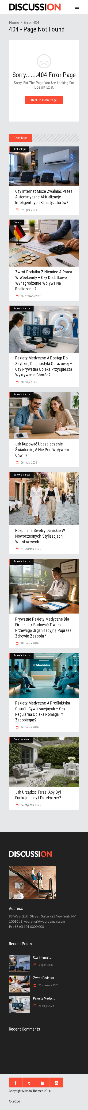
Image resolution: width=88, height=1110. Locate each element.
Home (14, 22)
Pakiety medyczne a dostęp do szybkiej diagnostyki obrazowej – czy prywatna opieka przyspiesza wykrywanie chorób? (43, 366)
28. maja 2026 (28, 382)
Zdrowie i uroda (22, 308)
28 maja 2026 (46, 1006)
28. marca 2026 (29, 643)
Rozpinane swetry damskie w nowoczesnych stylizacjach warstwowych (40, 536)
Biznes (17, 222)
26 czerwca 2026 (48, 985)
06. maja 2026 (28, 462)
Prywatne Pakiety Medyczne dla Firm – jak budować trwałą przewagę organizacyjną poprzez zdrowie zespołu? (43, 627)
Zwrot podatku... (44, 978)
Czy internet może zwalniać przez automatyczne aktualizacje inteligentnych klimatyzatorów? (43, 197)
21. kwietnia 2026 (30, 549)
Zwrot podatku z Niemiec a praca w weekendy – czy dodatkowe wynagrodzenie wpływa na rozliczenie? (43, 280)
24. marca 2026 (29, 727)
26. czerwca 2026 (30, 296)
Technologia (20, 149)
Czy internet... (42, 957)
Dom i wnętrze (22, 739)
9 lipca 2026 (45, 965)
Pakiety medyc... (44, 998)
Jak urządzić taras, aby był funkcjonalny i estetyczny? (38, 795)
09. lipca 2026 (28, 210)
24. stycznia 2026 (30, 805)
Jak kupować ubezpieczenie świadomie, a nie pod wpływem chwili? (42, 449)
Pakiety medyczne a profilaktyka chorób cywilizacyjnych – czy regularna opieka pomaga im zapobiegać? (42, 711)
